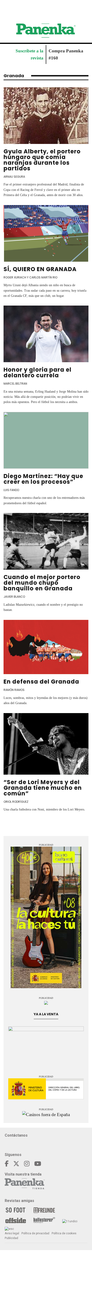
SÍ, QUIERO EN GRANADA (40, 269)
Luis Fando (11, 490)
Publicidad (11, 1238)
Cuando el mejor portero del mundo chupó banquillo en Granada (42, 582)
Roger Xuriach (15, 277)
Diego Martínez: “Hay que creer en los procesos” (43, 479)
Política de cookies (64, 1233)
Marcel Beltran (15, 384)
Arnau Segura (14, 177)
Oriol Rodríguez (16, 802)
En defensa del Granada (41, 681)
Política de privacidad (35, 1233)
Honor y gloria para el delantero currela (37, 372)
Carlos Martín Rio (43, 277)
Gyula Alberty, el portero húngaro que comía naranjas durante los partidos (42, 159)
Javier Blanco (14, 597)
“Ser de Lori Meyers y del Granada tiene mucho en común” (43, 787)
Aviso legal (12, 1233)
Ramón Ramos (14, 690)
